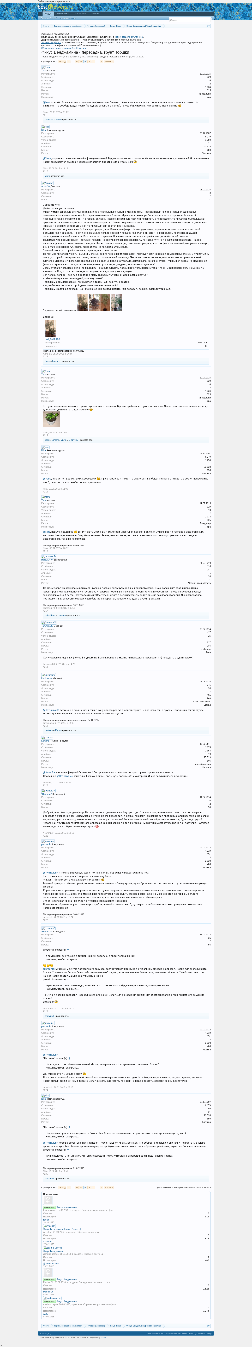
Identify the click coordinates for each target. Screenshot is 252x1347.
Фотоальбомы (63, 14)
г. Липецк (206, 649)
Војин (59, 119)
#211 (45, 115)
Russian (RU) (45, 1333)
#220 (45, 785)
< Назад (62, 62)
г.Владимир (205, 93)
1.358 (208, 750)
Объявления (47, 48)
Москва (207, 867)
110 (209, 566)
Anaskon (47, 1232)
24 (209, 688)
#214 (45, 435)
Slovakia (206, 153)
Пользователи (80, 14)
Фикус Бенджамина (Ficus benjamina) (78, 56)
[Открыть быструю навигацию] (208, 26)
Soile (47, 361)
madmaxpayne (50, 1304)
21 (102, 62)
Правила (95, 14)
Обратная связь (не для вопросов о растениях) (167, 1333)
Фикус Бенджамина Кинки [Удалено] (62, 1229)
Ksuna (58, 730)
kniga (128, 56)
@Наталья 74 (65, 776)
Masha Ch (48, 1282)
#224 (45, 1090)
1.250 (208, 140)
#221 (45, 836)
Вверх (209, 1333)
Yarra (43, 70)
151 (209, 854)
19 (209, 754)
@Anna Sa (49, 772)
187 (209, 569)
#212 (45, 171)
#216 (45, 551)
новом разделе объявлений (129, 37)
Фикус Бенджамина (66, 1207)
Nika (43, 130)
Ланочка (49, 119)
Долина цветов (51, 1254)
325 (209, 90)
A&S (45, 1314)
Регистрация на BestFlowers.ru (70, 48)
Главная (201, 1333)
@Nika (46, 102)
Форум (48, 14)
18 (209, 80)
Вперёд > (109, 62)
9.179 (208, 136)
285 (209, 645)
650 (209, 150)
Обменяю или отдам (88, 1232)
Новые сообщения (68, 18)
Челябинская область (199, 583)
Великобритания (202, 764)
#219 (45, 726)
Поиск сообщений (49, 18)
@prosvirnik (49, 968)
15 (85, 62)
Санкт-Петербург (202, 701)
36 (209, 800)
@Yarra (47, 158)
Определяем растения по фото (98, 1210)
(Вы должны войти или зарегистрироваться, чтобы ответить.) (184, 1187)
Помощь (193, 1333)
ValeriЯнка (50, 615)
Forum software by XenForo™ (62, 1338)
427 (209, 632)
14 (81, 62)
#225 (45, 1174)
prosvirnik (46, 844)
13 (77, 62)
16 (89, 62)
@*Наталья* (50, 872)
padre (103, 1338)
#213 (45, 356)
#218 (45, 667)
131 (209, 579)
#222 (45, 920)
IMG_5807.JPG (52, 339)
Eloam (46, 1219)
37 (209, 199)
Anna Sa (45, 186)
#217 (45, 611)
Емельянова (49, 1210)
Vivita (63, 440)
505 (209, 760)
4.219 (208, 851)
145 (209, 685)
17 (93, 62)
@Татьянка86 (51, 710)
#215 (45, 491)
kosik (47, 440)
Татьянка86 (47, 626)
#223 (45, 1011)
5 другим (73, 440)
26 (209, 636)
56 (209, 807)
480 (209, 864)
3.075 (208, 747)
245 (209, 698)
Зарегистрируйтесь (51, 42)
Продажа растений (93, 1254)
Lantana (56, 361)
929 (209, 77)
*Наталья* (46, 794)
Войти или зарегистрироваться (54, 1)
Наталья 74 (47, 559)
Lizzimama (46, 678)
